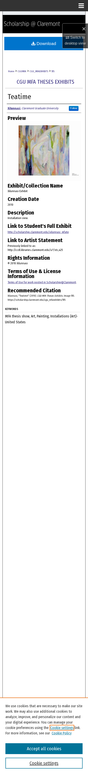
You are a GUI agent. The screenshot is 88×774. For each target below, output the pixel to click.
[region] (44, 736)
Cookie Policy (62, 733)
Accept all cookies (44, 748)
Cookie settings (62, 728)
